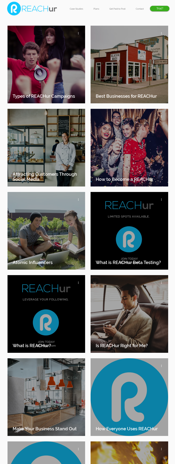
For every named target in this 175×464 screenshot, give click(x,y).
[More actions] (79, 33)
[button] (159, 8)
